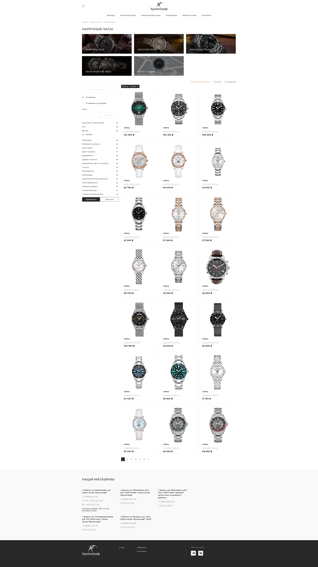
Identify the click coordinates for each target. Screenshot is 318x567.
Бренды (111, 15)
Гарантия (141, 548)
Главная (85, 22)
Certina (127, 128)
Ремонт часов (189, 15)
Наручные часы (128, 15)
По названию (230, 82)
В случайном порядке (201, 82)
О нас (121, 548)
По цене (217, 82)
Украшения (171, 15)
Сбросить (109, 199)
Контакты (206, 15)
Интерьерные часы (150, 15)
